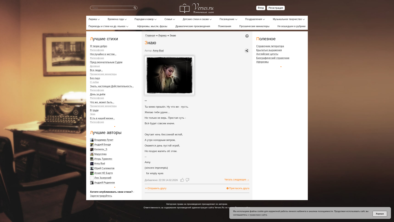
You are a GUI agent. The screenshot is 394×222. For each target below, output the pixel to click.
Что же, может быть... (102, 102)
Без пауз (95, 78)
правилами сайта (258, 215)
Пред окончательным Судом (106, 62)
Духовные (95, 66)
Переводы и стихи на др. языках (106, 26)
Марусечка (100, 154)
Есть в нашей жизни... (102, 118)
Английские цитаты (267, 54)
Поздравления (253, 19)
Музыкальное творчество (287, 19)
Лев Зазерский (102, 178)
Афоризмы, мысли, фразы (152, 26)
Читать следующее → (237, 179)
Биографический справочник (272, 58)
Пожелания (224, 26)
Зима (92, 114)
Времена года (116, 19)
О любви (94, 82)
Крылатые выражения (269, 50)
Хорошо (380, 214)
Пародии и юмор (144, 19)
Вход (261, 7)
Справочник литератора (270, 46)
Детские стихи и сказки (196, 19)
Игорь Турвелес (103, 159)
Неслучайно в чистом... (103, 54)
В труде (94, 110)
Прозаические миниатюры (254, 26)
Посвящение (227, 19)
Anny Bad (99, 163)
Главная (150, 35)
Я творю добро (98, 46)
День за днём (97, 94)
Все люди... (96, 70)
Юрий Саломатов (104, 168)
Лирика (92, 19)
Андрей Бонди (102, 144)
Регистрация (276, 8)
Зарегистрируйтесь (101, 196)
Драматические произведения (192, 26)
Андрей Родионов (104, 182)
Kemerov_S (100, 149)
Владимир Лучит (103, 140)
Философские (97, 50)
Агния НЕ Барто (103, 173)
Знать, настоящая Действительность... (112, 86)
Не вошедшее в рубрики (291, 26)
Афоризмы (262, 62)
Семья (168, 19)
